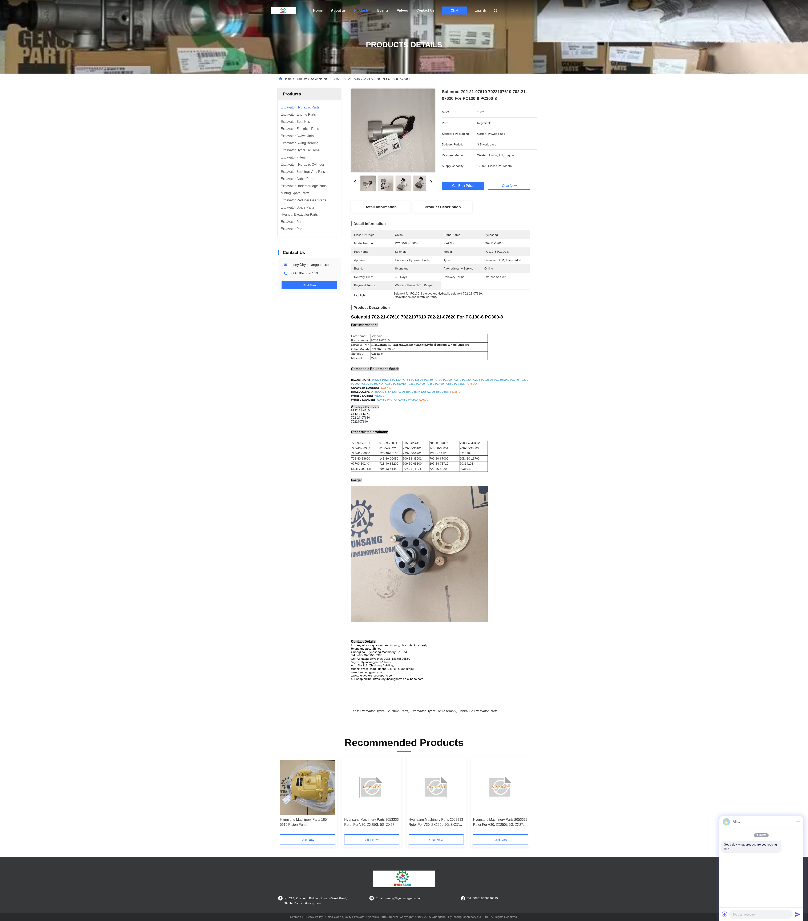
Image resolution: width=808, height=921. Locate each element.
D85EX (436, 392)
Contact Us (425, 10)
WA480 (402, 400)
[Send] (797, 914)
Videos (402, 10)
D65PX (415, 392)
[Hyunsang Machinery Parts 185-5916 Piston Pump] (307, 787)
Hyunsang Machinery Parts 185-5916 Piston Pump (304, 822)
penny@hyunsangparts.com (310, 265)
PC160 (428, 380)
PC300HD (376, 384)
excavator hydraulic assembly (433, 711)
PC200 (447, 380)
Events (382, 10)
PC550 (449, 384)
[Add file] (725, 914)
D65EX (406, 392)
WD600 (379, 396)
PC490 (439, 384)
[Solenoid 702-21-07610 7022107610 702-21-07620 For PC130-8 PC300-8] (393, 130)
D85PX (456, 392)
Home (318, 10)
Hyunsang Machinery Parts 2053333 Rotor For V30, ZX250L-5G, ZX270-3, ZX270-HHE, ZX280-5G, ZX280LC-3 (371, 822)
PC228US (487, 380)
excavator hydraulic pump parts (384, 711)
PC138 (405, 380)
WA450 (381, 400)
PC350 (388, 384)
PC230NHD (501, 380)
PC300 (364, 384)
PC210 (457, 380)
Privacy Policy (313, 916)
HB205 (376, 380)
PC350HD (399, 384)
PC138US (417, 380)
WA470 (392, 400)
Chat (454, 10)
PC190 (438, 380)
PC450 (430, 384)
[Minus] (797, 821)
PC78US (459, 384)
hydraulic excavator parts (478, 711)
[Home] (283, 10)
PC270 (524, 380)
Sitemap (295, 916)
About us (338, 10)
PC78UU (471, 384)
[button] (285, 797)
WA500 (413, 400)
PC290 (355, 384)
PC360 (411, 384)
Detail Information (380, 207)
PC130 (396, 380)
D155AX (376, 392)
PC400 (420, 384)
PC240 (514, 380)
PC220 (466, 380)
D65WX (426, 392)
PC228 (476, 380)
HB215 (386, 380)
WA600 (423, 400)
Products (361, 10)
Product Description (443, 207)
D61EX (386, 392)
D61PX (396, 392)
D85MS (386, 388)
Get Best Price (463, 186)
